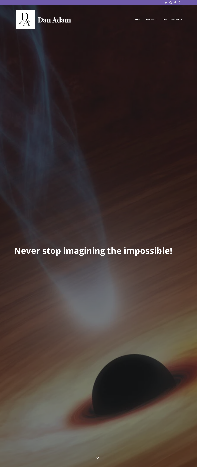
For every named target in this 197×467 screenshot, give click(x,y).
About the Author (172, 19)
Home (137, 19)
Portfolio (151, 19)
